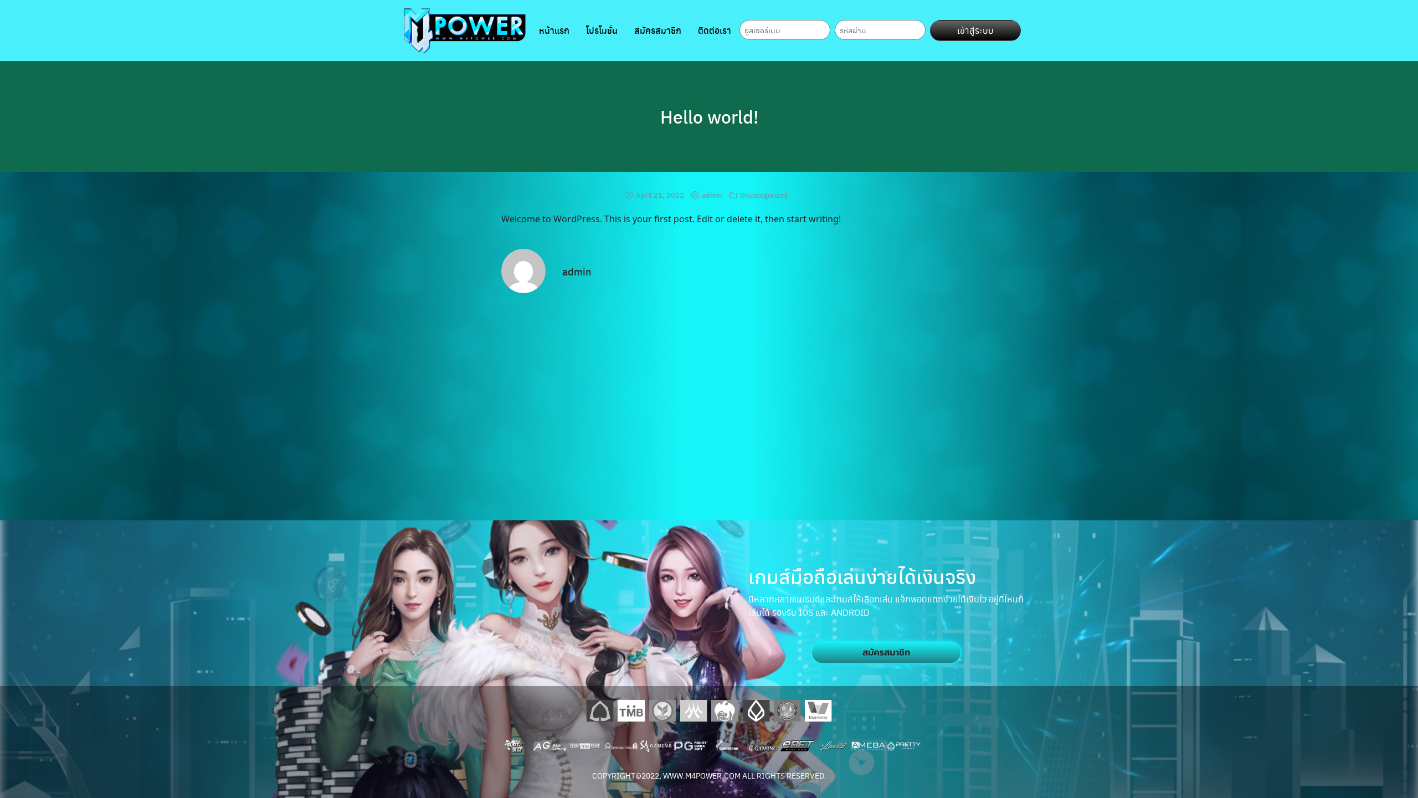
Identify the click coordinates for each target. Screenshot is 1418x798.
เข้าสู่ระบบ (975, 30)
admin (712, 195)
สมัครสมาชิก (657, 30)
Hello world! (709, 116)
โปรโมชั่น (602, 30)
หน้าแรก (554, 30)
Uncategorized (764, 195)
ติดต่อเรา (714, 30)
